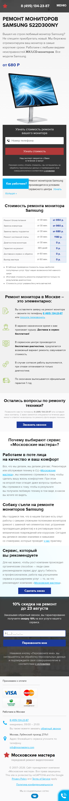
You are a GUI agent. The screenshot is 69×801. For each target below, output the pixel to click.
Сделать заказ (34, 591)
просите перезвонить (32, 317)
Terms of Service (41, 778)
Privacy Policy (19, 778)
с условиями (49, 171)
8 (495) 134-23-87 (35, 6)
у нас (47, 540)
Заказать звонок (34, 425)
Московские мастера (47, 582)
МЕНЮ (61, 5)
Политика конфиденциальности (34, 784)
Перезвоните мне (34, 643)
